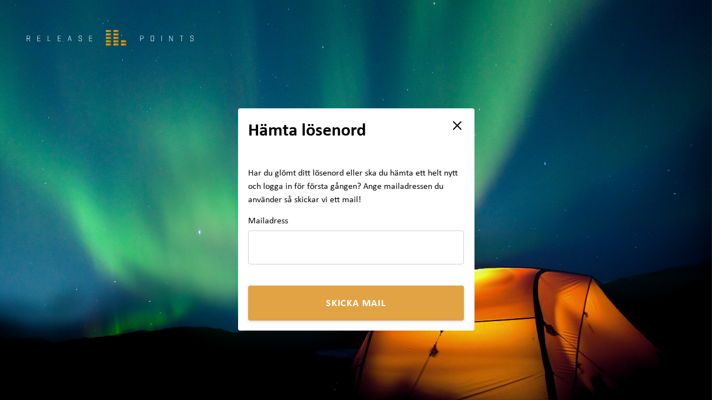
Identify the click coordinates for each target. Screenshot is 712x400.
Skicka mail (356, 302)
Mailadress (268, 220)
